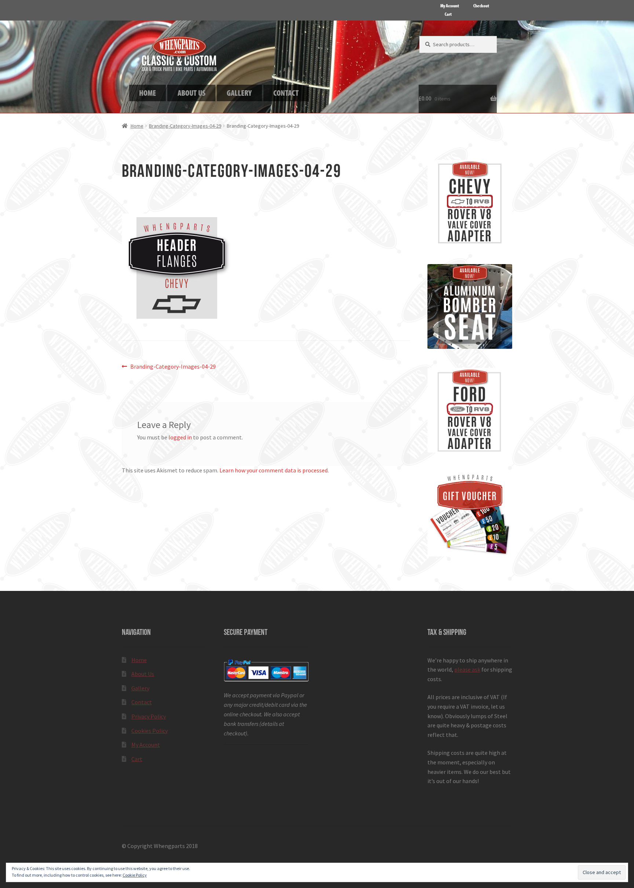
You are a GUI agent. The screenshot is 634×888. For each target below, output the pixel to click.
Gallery (140, 688)
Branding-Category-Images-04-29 (185, 126)
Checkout (481, 5)
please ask (467, 669)
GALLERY (239, 92)
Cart (448, 14)
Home (137, 126)
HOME (147, 92)
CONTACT (286, 92)
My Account (449, 5)
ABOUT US (191, 92)
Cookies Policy (149, 730)
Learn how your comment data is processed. (274, 470)
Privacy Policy (148, 716)
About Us (142, 673)
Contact (141, 702)
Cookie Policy (135, 875)
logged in (180, 437)
